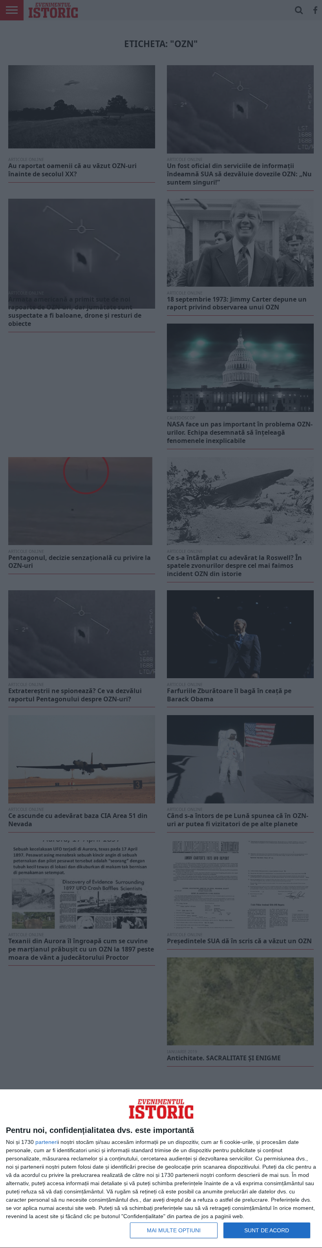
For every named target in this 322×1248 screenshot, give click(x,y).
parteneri (46, 1142)
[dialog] (161, 1169)
